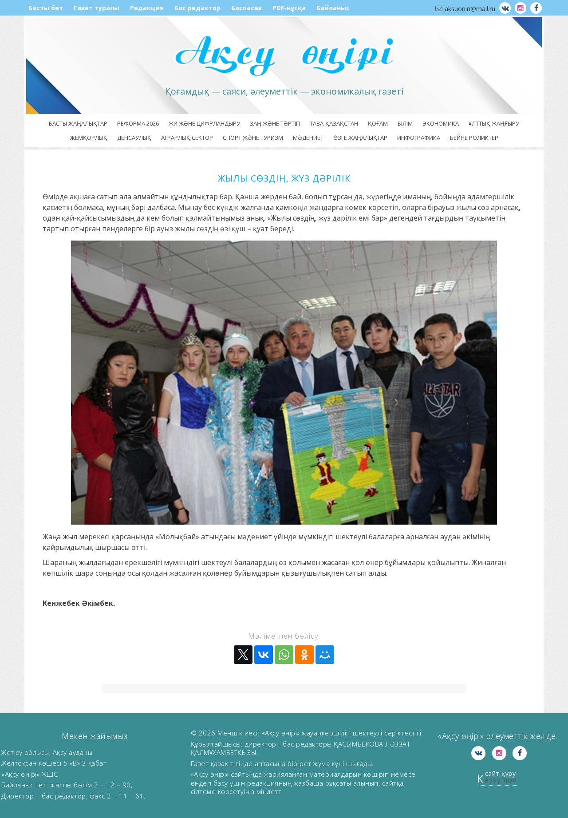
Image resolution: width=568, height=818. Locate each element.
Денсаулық (134, 138)
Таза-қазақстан (334, 123)
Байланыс (333, 8)
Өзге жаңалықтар (360, 138)
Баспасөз (246, 8)
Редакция (147, 8)
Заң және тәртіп (275, 123)
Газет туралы (96, 8)
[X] (243, 654)
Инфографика (418, 138)
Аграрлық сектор (187, 138)
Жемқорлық (88, 138)
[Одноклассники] (304, 654)
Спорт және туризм (253, 138)
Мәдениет (308, 138)
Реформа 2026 (138, 123)
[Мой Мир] (325, 654)
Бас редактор (197, 8)
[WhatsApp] (284, 654)
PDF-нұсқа (289, 8)
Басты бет (45, 8)
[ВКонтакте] (263, 654)
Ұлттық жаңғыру (494, 123)
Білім (405, 123)
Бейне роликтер (474, 138)
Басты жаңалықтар (78, 123)
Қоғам (378, 123)
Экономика (440, 123)
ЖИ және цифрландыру (204, 123)
